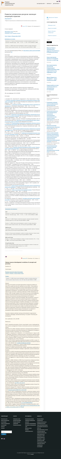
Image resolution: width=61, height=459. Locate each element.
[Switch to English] (4, 438)
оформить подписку (16, 33)
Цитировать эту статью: (10, 39)
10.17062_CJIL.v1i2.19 (20, 382)
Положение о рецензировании (30, 423)
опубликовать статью (8, 33)
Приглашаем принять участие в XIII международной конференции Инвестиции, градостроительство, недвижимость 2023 (42, 432)
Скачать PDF (24, 26)
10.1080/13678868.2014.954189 (23, 343)
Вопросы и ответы (28, 428)
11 (11, 52)
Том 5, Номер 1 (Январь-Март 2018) (13, 36)
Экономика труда (9, 31)
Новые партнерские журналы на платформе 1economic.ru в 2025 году (52, 59)
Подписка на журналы (52, 35)
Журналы (49, 3)
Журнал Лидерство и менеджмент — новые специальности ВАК (52, 79)
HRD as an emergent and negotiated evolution (22, 189)
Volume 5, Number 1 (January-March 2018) (14, 273)
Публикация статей (51, 25)
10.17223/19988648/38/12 (26, 402)
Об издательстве (40, 3)
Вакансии (3, 426)
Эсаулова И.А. (8, 18)
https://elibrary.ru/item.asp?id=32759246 (31, 50)
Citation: (7, 276)
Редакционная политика (29, 418)
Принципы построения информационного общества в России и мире (53, 127)
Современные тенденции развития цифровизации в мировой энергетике (52, 104)
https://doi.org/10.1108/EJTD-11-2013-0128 (17, 389)
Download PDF (24, 258)
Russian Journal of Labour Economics (14, 272)
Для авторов (56, 3)
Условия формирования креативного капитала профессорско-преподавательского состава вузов (53, 148)
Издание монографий (52, 28)
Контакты (3, 428)
